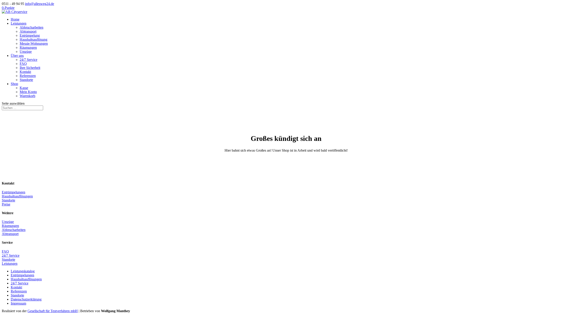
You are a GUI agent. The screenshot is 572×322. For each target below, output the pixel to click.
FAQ (23, 64)
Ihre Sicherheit (30, 68)
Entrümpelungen (13, 192)
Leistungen (18, 23)
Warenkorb (27, 96)
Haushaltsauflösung (33, 39)
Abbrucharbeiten (31, 27)
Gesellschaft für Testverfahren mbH (52, 311)
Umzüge (26, 51)
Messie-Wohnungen (34, 43)
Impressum (18, 303)
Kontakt (25, 72)
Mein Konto (28, 92)
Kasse (24, 88)
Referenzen (28, 76)
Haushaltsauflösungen (17, 196)
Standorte (26, 80)
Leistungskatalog (23, 271)
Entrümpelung (30, 35)
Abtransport (28, 31)
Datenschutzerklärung (26, 299)
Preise (6, 204)
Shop (14, 84)
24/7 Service (28, 59)
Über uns (17, 55)
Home (15, 19)
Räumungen (28, 47)
